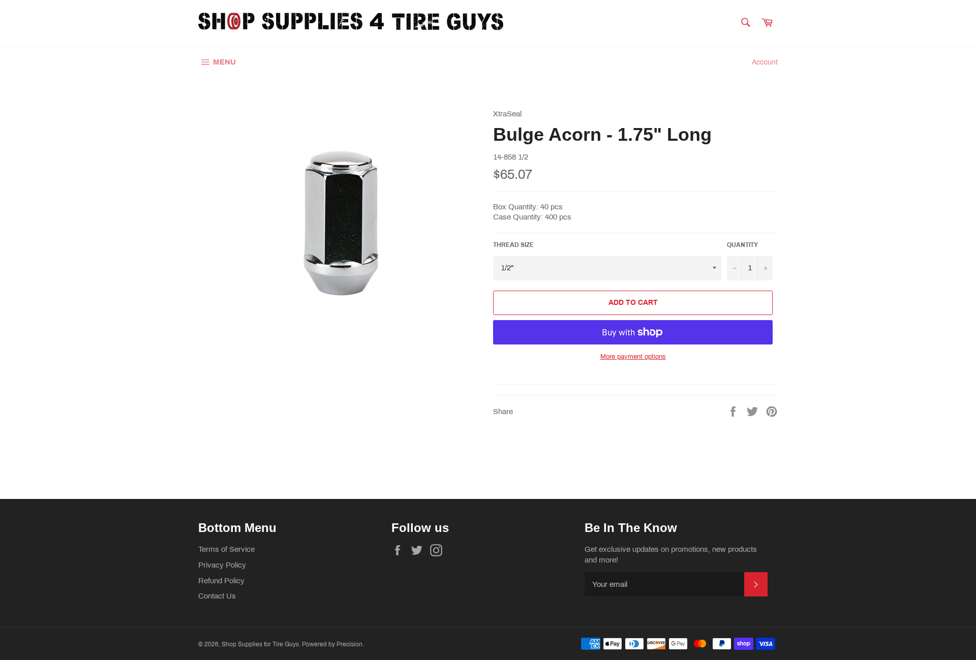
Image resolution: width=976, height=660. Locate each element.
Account (765, 62)
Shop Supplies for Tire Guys (260, 644)
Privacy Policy (222, 565)
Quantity (742, 244)
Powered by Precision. (333, 644)
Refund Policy (221, 581)
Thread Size (513, 244)
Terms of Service (226, 549)
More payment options (633, 356)
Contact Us (217, 596)
